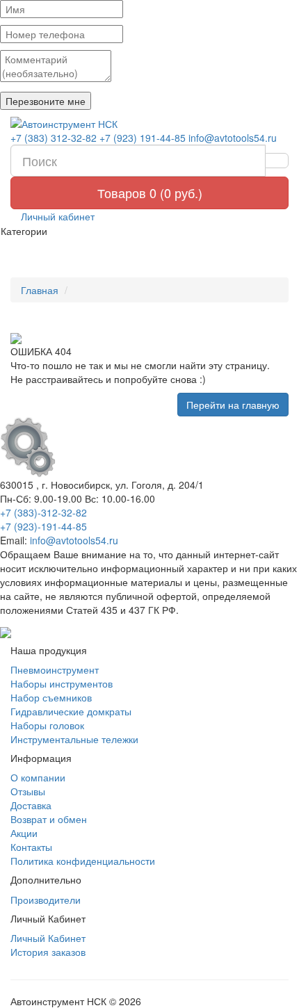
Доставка (30, 805)
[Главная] (149, 124)
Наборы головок (47, 725)
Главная (39, 290)
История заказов (48, 952)
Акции (24, 833)
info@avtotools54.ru (232, 138)
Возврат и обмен (48, 819)
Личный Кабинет (48, 938)
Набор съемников (51, 697)
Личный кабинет (56, 216)
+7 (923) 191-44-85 (142, 138)
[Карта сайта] (5, 630)
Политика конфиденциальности (82, 861)
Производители (45, 900)
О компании (37, 777)
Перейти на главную (233, 405)
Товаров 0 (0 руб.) (149, 193)
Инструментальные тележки (74, 739)
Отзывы (27, 791)
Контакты (31, 847)
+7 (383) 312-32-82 (53, 138)
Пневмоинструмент (54, 669)
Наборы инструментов (61, 683)
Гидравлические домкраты (70, 711)
